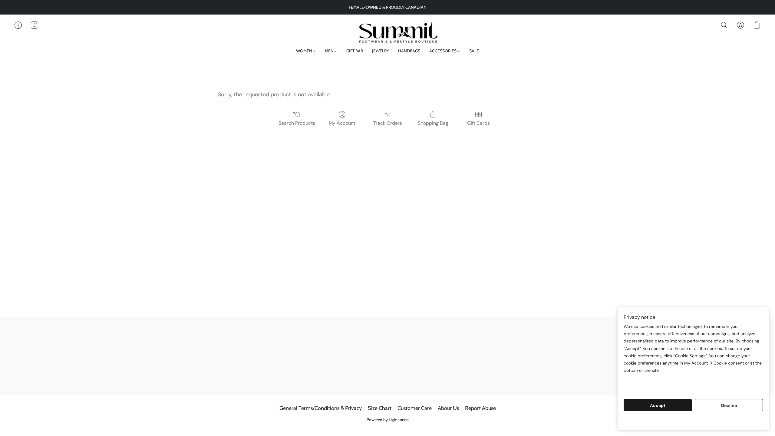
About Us (448, 408)
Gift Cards (478, 123)
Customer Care (414, 408)
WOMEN (304, 51)
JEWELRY (380, 51)
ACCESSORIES (443, 51)
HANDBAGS (409, 51)
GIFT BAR (354, 51)
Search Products (297, 123)
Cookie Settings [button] (693, 421)
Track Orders (387, 123)
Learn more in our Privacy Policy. (659, 382)
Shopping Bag (433, 123)
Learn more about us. (647, 389)
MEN (330, 51)
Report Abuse (480, 408)
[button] (387, 31)
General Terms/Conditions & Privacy (320, 408)
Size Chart (379, 408)
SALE (474, 51)
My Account (342, 123)
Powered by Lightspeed (388, 419)
